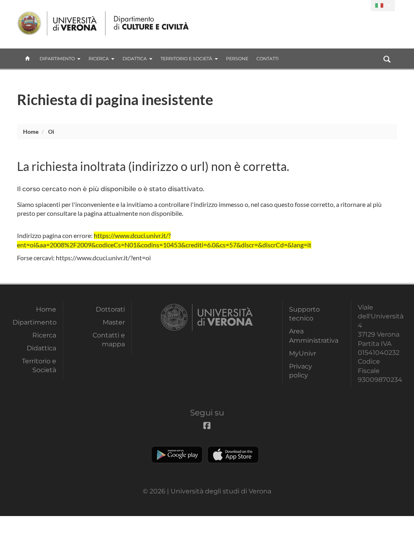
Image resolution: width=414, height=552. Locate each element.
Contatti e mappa (109, 339)
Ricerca (99, 58)
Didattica (135, 58)
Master (114, 322)
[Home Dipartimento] (152, 23)
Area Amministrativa (311, 335)
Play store (177, 455)
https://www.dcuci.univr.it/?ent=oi (103, 257)
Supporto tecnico (304, 313)
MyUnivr (302, 353)
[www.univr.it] (57, 23)
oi (51, 131)
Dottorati (110, 309)
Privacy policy (300, 370)
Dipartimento (57, 58)
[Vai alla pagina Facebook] (361, 6)
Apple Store (233, 455)
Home (30, 131)
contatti (267, 58)
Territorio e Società (186, 58)
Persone (237, 58)
